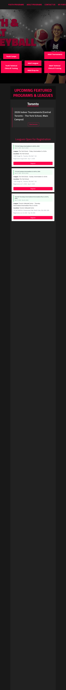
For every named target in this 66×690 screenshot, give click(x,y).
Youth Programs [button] (16, 5)
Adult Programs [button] (34, 5)
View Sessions (33, 124)
